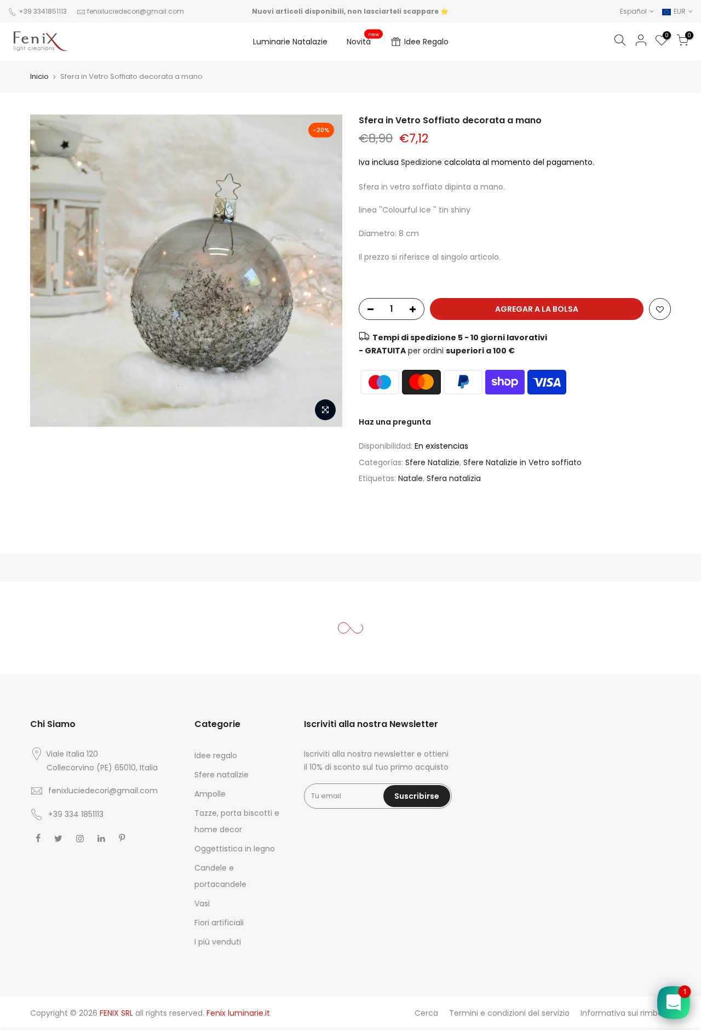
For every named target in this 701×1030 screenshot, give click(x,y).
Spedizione (422, 162)
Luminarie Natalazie (290, 41)
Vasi (202, 903)
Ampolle (210, 793)
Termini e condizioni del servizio (509, 1013)
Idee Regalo (426, 41)
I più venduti (217, 941)
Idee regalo (215, 755)
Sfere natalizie (221, 774)
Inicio (39, 76)
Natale (410, 478)
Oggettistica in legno (234, 848)
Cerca (426, 1013)
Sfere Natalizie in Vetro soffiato (522, 462)
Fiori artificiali (219, 922)
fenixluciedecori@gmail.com (135, 11)
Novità (363, 39)
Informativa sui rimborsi (626, 1013)
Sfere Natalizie (432, 462)
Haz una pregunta (395, 421)
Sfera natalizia (454, 478)
